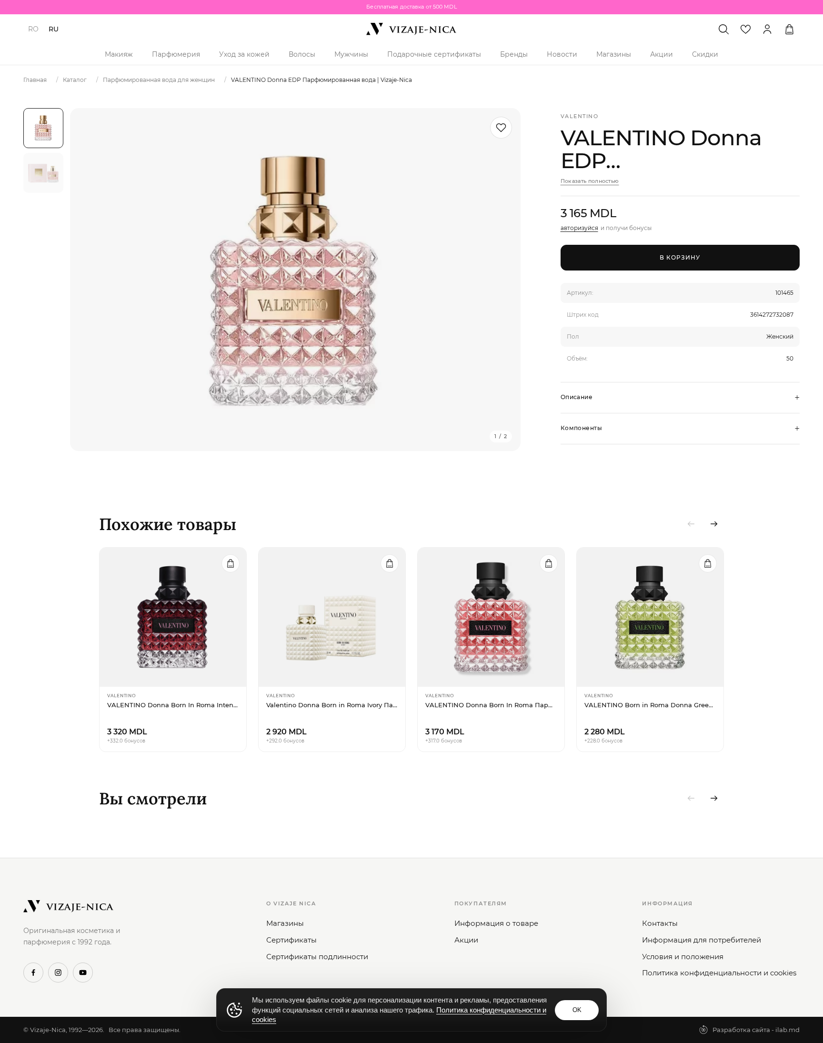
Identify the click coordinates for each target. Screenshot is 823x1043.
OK (577, 1009)
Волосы (302, 54)
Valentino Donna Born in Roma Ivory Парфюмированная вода (332, 705)
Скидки (705, 54)
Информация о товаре (496, 923)
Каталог (75, 79)
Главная (35, 79)
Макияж (119, 54)
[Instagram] (58, 973)
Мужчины (351, 54)
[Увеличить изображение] (295, 279)
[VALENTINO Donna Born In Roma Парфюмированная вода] (491, 617)
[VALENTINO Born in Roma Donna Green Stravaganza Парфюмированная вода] (650, 617)
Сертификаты (291, 939)
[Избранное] (745, 29)
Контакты (660, 923)
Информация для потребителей (701, 939)
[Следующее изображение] (501, 279)
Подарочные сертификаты (434, 54)
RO (33, 29)
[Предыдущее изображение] (89, 279)
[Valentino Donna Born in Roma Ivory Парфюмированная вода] (332, 617)
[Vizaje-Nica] (411, 29)
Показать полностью (590, 181)
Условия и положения (682, 956)
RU (54, 29)
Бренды (514, 54)
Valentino (580, 116)
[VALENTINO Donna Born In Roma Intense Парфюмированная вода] (173, 617)
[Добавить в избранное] (501, 128)
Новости (562, 54)
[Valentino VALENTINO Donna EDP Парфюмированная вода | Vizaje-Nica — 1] (43, 128)
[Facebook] (33, 973)
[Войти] (767, 29)
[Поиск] (723, 29)
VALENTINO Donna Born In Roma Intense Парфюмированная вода (173, 705)
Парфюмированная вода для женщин (159, 79)
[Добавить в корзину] (230, 563)
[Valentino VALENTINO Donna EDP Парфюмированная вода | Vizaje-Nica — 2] (43, 173)
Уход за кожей (244, 54)
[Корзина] (789, 29)
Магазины (613, 54)
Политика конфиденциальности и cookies (719, 972)
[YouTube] (83, 973)
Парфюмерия (176, 54)
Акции (661, 54)
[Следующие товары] (714, 524)
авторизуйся (579, 227)
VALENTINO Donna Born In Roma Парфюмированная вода (491, 705)
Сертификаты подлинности (317, 956)
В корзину (680, 257)
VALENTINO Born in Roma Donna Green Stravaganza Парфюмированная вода (650, 705)
